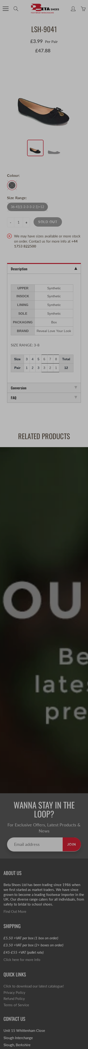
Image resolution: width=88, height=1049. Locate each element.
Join (70, 70)
